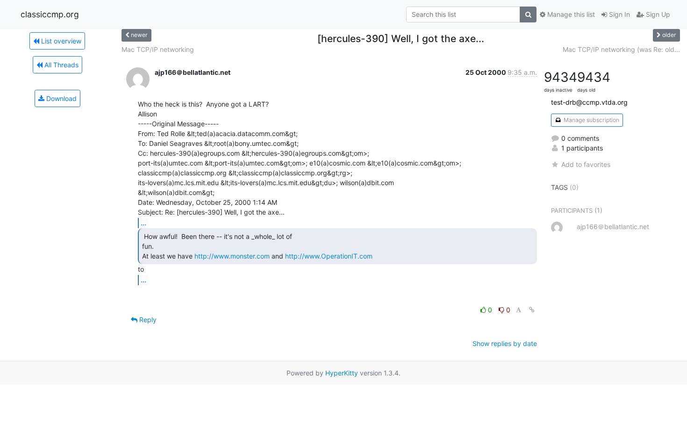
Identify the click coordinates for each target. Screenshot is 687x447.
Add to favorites (585, 164)
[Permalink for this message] (532, 310)
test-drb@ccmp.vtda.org (589, 102)
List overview (60, 41)
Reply (147, 320)
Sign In (618, 14)
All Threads (61, 65)
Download (60, 98)
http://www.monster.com (232, 256)
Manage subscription (590, 119)
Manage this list (570, 14)
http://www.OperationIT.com (328, 256)
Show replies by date (504, 343)
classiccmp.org (50, 14)
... (143, 222)
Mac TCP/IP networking (158, 49)
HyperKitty (341, 373)
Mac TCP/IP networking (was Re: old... (621, 49)
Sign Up (657, 14)
